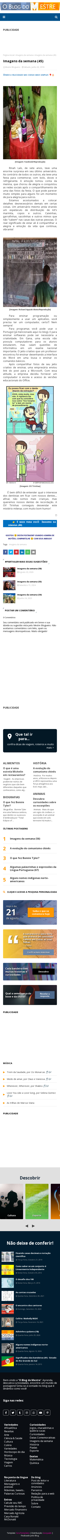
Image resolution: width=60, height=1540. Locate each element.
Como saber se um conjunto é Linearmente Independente (31, 1268)
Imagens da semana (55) (29, 581)
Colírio (8, 1445)
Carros (8, 1465)
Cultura (12, 1215)
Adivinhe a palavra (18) (27, 1331)
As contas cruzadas (26, 1292)
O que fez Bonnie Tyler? (24, 858)
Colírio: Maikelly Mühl (27, 1318)
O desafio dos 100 (25, 1279)
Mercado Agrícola (14, 1513)
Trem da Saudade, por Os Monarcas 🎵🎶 (29, 1072)
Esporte (37, 1215)
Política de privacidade (37, 1498)
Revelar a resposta (45, 995)
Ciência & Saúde (13, 1438)
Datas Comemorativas (42, 1437)
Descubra (43, 971)
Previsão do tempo (15, 1506)
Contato (36, 1506)
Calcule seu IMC (13, 1502)
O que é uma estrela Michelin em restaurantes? (14, 772)
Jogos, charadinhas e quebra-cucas (42, 1429)
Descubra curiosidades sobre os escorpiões (44, 802)
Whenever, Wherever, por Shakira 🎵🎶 (28, 1085)
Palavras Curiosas (14, 1493)
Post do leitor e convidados (40, 1482)
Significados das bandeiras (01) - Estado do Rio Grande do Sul (36, 1359)
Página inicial (8, 55)
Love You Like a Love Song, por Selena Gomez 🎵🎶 (31, 1094)
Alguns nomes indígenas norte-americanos (29, 879)
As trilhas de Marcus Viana (20, 1102)
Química (34, 1463)
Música (8, 1455)
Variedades (10, 1448)
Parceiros (36, 1490)
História (34, 1444)
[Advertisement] (31, 718)
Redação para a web (42, 1493)
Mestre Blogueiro (12, 67)
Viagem (8, 1462)
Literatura (10, 1480)
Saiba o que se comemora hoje (41, 912)
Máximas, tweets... (14, 1490)
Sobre (34, 1503)
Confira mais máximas (38, 952)
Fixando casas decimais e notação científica (33, 1255)
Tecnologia (10, 1459)
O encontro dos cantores (29, 1305)
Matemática (36, 1459)
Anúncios (36, 1486)
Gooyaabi (47, 1533)
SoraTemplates (22, 1533)
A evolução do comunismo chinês (44, 770)
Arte (6, 1435)
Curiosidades (37, 1434)
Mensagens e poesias (12, 1485)
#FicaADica (10, 1428)
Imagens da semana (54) (29, 594)
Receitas (9, 1431)
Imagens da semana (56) (29, 568)
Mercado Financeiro (15, 1509)
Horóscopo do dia (14, 1452)
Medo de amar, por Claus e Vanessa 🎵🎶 (29, 1078)
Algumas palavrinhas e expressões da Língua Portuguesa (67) (33, 868)
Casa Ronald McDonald (11, 1518)
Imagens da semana (24, 55)
